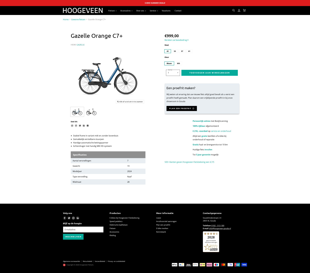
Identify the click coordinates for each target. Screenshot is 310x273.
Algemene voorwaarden (71, 261)
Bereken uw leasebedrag (176, 40)
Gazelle (81, 44)
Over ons (140, 10)
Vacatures (166, 10)
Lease (158, 218)
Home (66, 19)
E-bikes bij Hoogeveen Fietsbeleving (124, 218)
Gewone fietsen (78, 19)
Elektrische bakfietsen (119, 225)
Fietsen (111, 10)
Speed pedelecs (116, 221)
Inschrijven (73, 236)
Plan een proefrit (163, 225)
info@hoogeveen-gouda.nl (220, 228)
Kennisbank (161, 232)
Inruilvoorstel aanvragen (166, 221)
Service (153, 10)
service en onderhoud (221, 131)
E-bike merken (162, 228)
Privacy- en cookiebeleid (116, 261)
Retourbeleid (87, 261)
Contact (178, 10)
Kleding (113, 235)
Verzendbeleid (100, 261)
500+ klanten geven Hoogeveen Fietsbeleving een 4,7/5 (189, 162)
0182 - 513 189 (217, 225)
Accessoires (125, 10)
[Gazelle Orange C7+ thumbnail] (77, 112)
